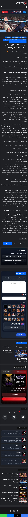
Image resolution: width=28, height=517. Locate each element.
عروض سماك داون (13, 39)
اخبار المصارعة (19, 34)
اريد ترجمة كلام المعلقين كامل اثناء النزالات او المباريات (14, 256)
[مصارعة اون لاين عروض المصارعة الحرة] (21, 3)
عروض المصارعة (22, 39)
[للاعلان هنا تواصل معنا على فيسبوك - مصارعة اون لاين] (14, 12)
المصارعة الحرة (15, 37)
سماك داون (8, 37)
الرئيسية (24, 34)
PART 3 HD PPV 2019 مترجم (7, 346)
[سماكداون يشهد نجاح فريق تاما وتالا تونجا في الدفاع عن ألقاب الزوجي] (23, 500)
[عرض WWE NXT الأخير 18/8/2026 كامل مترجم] (23, 494)
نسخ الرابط (7, 243)
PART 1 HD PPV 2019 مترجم (21, 346)
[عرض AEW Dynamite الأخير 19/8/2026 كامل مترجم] (23, 488)
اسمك (24, 294)
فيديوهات (6, 39)
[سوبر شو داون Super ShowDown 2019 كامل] (23, 475)
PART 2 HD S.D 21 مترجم (8, 350)
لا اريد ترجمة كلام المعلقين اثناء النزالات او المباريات (14, 260)
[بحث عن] (2, 7)
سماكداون (22, 239)
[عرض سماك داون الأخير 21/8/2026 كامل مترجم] (21, 353)
